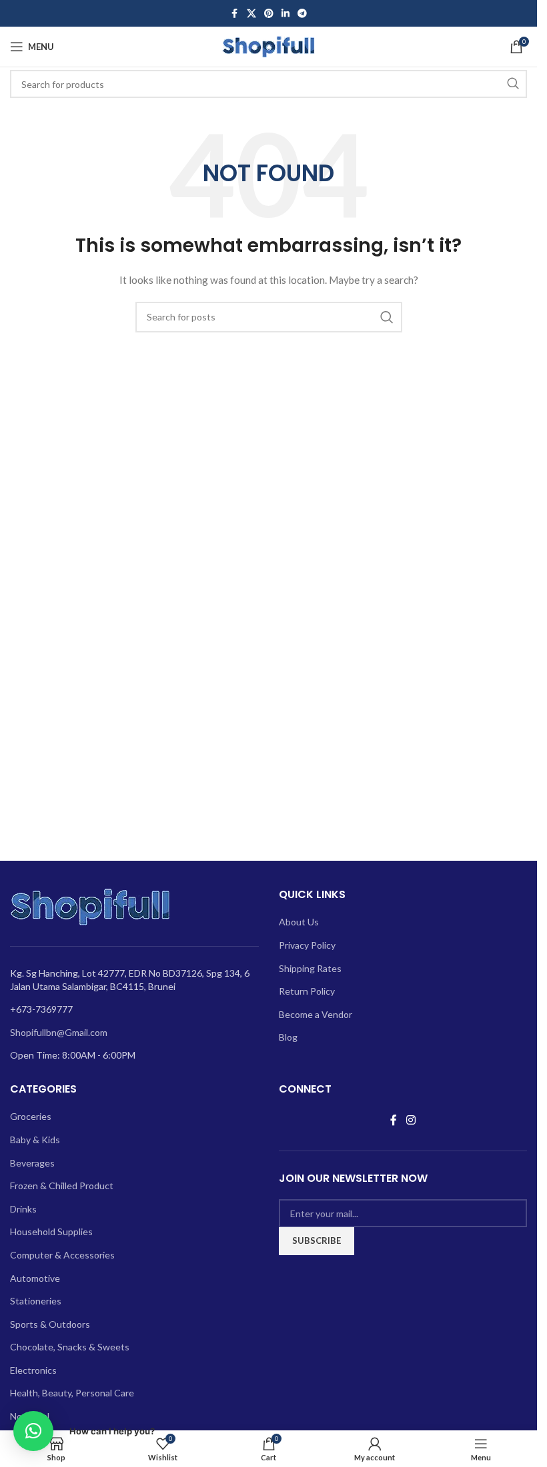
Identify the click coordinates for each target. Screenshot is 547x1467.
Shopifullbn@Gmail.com (58, 1032)
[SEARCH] (513, 84)
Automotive (35, 1278)
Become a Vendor (315, 1014)
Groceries (30, 1116)
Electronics (33, 1370)
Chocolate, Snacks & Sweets (69, 1346)
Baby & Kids (35, 1139)
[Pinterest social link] (269, 14)
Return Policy (307, 991)
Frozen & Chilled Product (61, 1185)
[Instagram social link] (411, 1120)
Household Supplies (51, 1231)
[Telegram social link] (302, 14)
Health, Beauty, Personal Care (72, 1392)
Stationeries (35, 1300)
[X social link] (251, 14)
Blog (288, 1037)
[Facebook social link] (235, 14)
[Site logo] (269, 45)
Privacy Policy (307, 945)
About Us (299, 921)
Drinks (23, 1209)
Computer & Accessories (62, 1254)
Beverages (32, 1163)
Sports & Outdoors (50, 1324)
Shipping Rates (310, 968)
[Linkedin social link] (286, 14)
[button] (33, 1431)
